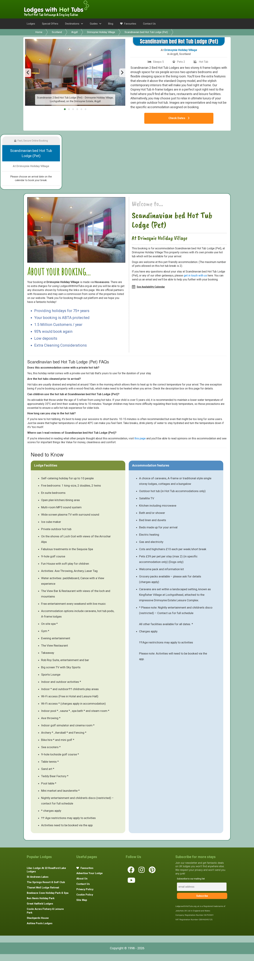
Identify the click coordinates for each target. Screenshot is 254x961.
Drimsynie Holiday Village (101, 32)
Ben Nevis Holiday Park (40, 898)
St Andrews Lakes (37, 876)
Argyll (74, 32)
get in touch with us (195, 275)
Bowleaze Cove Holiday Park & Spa (47, 892)
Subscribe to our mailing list (191, 878)
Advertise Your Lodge (89, 873)
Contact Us (149, 23)
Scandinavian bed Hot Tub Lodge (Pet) (146, 32)
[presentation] (28, 72)
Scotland (57, 32)
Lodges (31, 23)
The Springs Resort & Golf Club (46, 882)
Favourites (130, 23)
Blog (110, 23)
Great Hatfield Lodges (40, 903)
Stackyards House (38, 918)
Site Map (81, 900)
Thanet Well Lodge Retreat (43, 887)
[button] (65, 109)
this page (140, 438)
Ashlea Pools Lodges (39, 923)
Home (38, 32)
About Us (81, 878)
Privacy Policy (84, 889)
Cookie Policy (84, 894)
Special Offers (50, 23)
